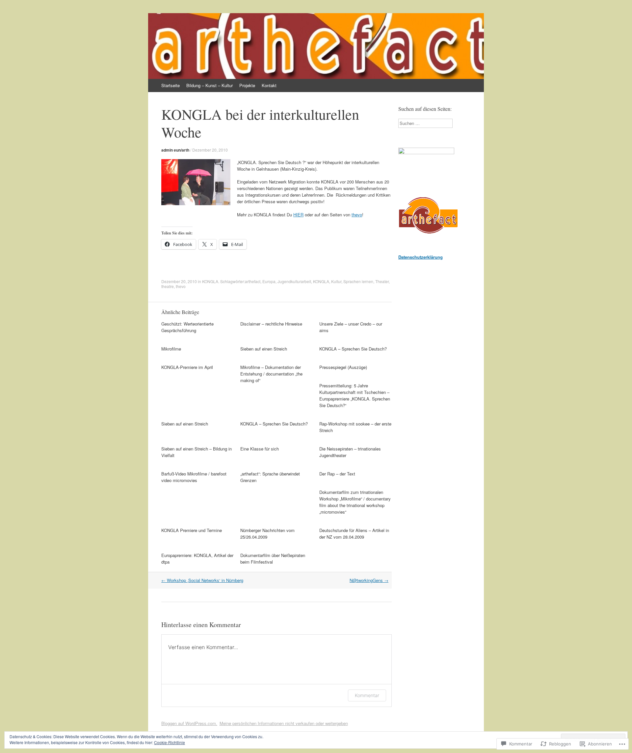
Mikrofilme (171, 349)
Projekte (247, 85)
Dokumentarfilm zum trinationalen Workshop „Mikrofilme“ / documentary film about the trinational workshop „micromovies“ (355, 502)
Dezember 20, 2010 (210, 150)
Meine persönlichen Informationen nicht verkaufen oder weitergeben (284, 723)
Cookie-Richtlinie (169, 742)
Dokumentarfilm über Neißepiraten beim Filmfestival (272, 558)
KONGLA (210, 281)
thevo (357, 214)
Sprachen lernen (358, 281)
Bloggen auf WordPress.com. (189, 723)
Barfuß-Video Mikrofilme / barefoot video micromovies (193, 477)
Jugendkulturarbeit (294, 281)
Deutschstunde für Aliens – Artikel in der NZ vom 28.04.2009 (354, 533)
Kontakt (269, 85)
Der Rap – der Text (337, 474)
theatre (167, 286)
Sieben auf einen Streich (263, 349)
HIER (298, 214)
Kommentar (367, 695)
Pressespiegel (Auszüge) (343, 367)
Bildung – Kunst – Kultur (209, 85)
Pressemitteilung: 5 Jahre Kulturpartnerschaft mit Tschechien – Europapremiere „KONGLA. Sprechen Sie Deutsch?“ (354, 395)
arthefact (252, 281)
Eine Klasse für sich (259, 449)
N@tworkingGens (369, 580)
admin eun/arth (175, 150)
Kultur (336, 281)
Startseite (170, 85)
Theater (382, 281)
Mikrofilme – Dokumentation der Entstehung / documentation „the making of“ (271, 373)
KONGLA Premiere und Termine (191, 530)
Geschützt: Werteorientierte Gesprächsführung (187, 327)
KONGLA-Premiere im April (187, 367)
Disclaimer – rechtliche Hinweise (271, 324)
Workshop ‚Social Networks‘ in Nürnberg (202, 580)
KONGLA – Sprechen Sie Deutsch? (353, 349)
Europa (269, 281)
